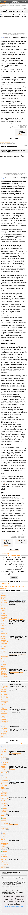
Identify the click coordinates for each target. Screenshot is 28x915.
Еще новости (14, 577)
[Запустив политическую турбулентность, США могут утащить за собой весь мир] (4, 731)
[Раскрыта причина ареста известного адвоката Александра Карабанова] (4, 767)
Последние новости (14, 555)
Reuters (14, 55)
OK (14, 912)
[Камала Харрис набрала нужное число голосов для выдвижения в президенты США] (4, 654)
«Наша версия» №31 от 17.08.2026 (20, 535)
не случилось (5, 483)
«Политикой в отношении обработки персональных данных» (14, 907)
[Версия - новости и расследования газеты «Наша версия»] (4, 2)
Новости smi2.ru (4, 553)
